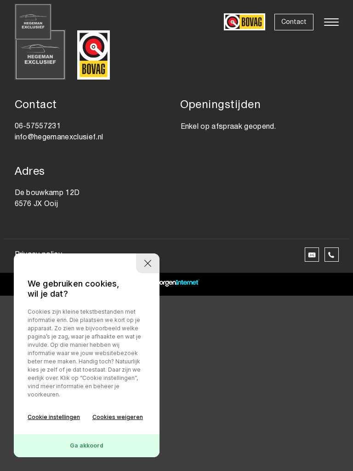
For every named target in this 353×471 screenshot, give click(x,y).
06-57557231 (38, 126)
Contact (294, 22)
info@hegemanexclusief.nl (59, 137)
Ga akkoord (86, 445)
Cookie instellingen (54, 417)
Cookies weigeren (117, 417)
